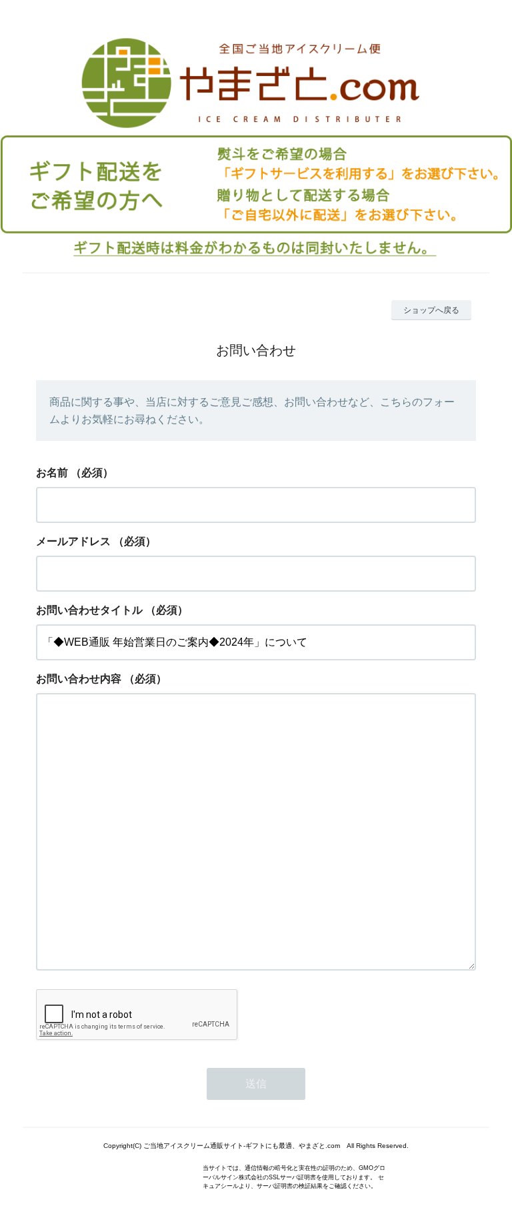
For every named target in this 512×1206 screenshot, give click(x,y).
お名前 (52, 472)
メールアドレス (73, 541)
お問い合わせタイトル (89, 610)
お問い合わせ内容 (78, 678)
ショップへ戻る (431, 310)
